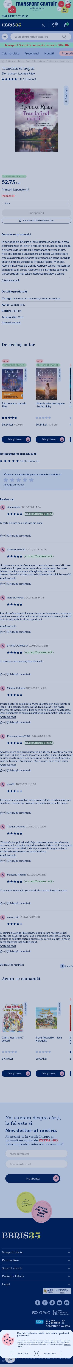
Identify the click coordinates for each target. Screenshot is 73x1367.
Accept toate (50, 1353)
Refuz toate (23, 1353)
